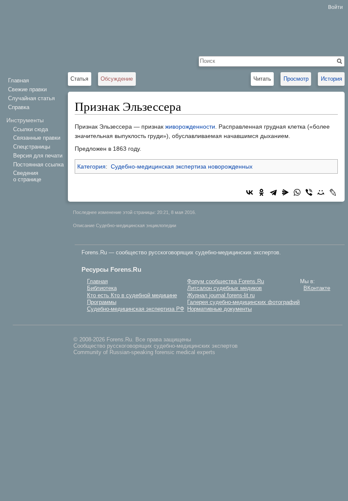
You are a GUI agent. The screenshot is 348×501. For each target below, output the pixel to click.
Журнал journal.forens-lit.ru (221, 295)
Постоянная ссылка (38, 164)
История (331, 79)
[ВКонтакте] (249, 192)
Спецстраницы (31, 147)
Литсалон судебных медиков (224, 288)
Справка (18, 107)
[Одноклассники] (261, 192)
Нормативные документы (219, 309)
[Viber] (309, 192)
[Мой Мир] (321, 192)
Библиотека (102, 288)
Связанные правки (36, 138)
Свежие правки (27, 89)
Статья (79, 79)
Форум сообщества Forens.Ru (225, 281)
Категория (91, 166)
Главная (18, 80)
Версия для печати (37, 155)
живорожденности (190, 126)
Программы (101, 302)
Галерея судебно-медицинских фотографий (243, 302)
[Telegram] (273, 192)
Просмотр (296, 79)
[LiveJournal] (333, 192)
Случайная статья (31, 98)
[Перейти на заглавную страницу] (34, 34)
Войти (335, 7)
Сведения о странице (27, 176)
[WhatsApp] (297, 192)
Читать (262, 79)
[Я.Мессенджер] (285, 192)
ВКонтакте (316, 288)
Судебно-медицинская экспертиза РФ (135, 309)
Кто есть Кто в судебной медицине (132, 295)
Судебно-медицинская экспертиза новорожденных (182, 166)
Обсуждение (117, 79)
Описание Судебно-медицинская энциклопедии (124, 225)
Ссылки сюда (30, 129)
